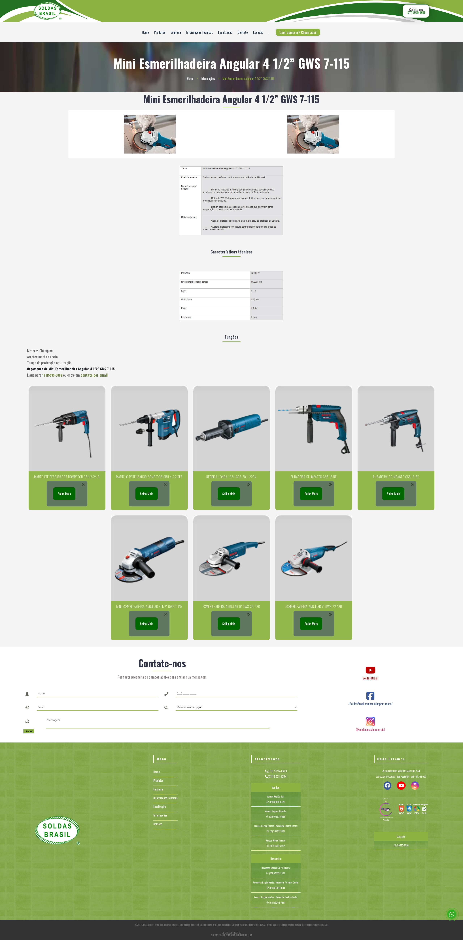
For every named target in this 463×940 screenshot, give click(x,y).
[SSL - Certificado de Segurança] (424, 810)
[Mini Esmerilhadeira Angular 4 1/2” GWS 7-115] (150, 134)
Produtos (159, 32)
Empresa (176, 32)
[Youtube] (370, 667)
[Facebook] (370, 692)
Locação (258, 32)
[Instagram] (370, 718)
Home (145, 32)
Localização (225, 32)
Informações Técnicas (199, 32)
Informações (208, 78)
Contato (243, 32)
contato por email (94, 375)
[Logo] (57, 831)
